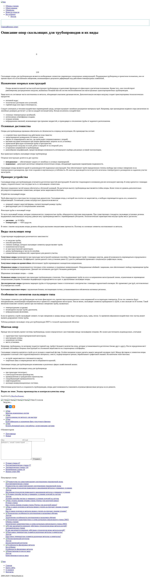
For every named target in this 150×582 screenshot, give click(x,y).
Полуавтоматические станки (17, 484)
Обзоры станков (12, 6)
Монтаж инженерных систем (17, 413)
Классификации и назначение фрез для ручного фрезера (28, 421)
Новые (8, 436)
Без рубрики (10, 14)
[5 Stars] (31, 400)
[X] (7, 406)
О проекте (10, 570)
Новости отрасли (12, 12)
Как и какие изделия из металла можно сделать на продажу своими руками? (36, 511)
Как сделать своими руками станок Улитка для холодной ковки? (31, 505)
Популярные (11, 434)
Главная (4, 27)
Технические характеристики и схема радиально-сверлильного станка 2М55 (36, 524)
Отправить (37, 459)
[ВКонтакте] (10, 406)
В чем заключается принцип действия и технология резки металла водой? (35, 530)
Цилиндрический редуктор (16, 543)
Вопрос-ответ (12, 27)
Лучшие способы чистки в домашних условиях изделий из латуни (32, 498)
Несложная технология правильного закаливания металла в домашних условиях (38, 492)
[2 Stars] (10, 400)
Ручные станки (12, 503)
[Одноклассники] (13, 406)
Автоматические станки (15, 528)
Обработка (10, 10)
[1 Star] (4, 400)
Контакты (9, 572)
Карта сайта (10, 568)
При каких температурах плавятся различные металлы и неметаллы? (33, 536)
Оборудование (11, 8)
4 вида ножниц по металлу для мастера (21, 417)
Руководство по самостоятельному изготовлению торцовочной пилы (33, 486)
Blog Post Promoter (17, 396)
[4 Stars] (24, 400)
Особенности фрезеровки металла (19, 549)
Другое (13, 16)
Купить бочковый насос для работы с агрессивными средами (30, 426)
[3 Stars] (17, 400)
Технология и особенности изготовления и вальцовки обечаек (31, 517)
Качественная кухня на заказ (17, 555)
